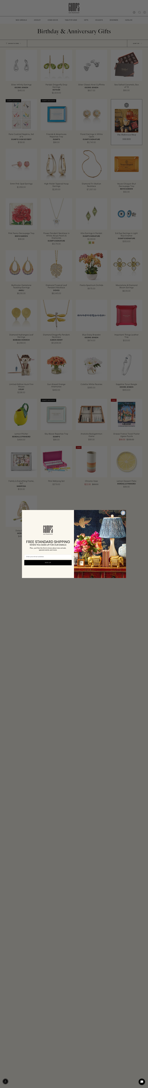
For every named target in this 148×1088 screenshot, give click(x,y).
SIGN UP (48, 562)
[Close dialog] (123, 513)
